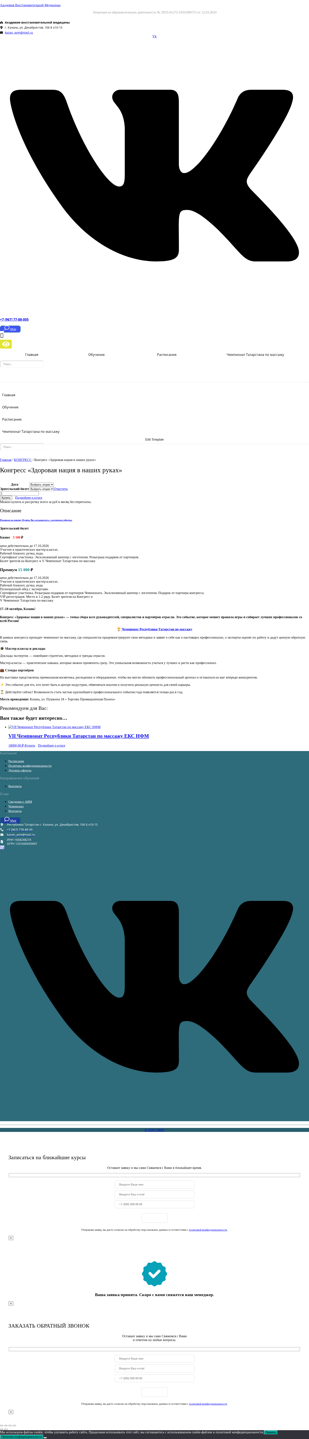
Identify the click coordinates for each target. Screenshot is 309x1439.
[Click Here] (154, 379)
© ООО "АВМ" (154, 1130)
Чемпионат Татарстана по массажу (255, 354)
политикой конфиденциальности (208, 1229)
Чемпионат (16, 806)
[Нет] (45, 1437)
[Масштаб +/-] (1, 1425)
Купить (6, 497)
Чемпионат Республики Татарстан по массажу (156, 629)
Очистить (61, 489)
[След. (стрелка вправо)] (6, 1429)
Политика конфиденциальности (30, 765)
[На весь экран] (6, 1425)
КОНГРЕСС (23, 460)
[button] (97, 355)
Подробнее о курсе (28, 497)
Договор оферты (19, 770)
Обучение (96, 354)
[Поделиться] (10, 1425)
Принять (270, 1432)
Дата (14, 484)
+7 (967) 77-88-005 (14, 319)
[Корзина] (2, 335)
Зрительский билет (14, 489)
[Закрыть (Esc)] (14, 1425)
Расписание (167, 354)
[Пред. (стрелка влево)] (1, 1429)
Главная (31, 354)
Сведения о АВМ (20, 801)
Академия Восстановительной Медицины (30, 5)
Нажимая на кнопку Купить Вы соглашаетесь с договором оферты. (36, 520)
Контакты (15, 786)
